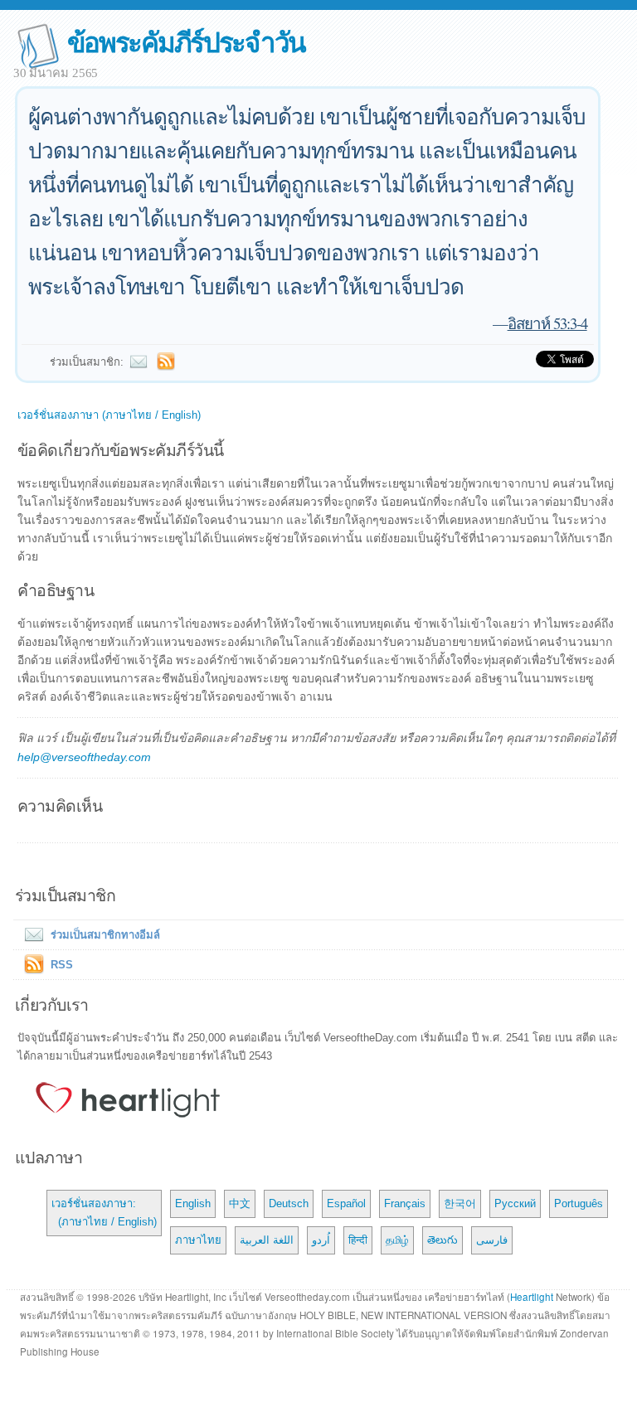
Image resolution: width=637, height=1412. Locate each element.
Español (346, 1203)
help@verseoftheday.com (84, 757)
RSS (62, 964)
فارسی (492, 1240)
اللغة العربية (267, 1240)
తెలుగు (442, 1240)
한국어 (460, 1203)
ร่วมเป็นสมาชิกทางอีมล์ (105, 935)
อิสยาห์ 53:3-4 (547, 323)
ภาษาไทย (198, 1240)
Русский (515, 1203)
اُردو (321, 1240)
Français (404, 1203)
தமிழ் (397, 1240)
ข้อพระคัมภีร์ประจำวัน (186, 41)
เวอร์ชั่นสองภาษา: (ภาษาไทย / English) (104, 1212)
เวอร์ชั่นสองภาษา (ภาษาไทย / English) (109, 415)
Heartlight (531, 1296)
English (193, 1203)
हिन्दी (357, 1240)
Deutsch (289, 1203)
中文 (239, 1203)
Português (578, 1203)
